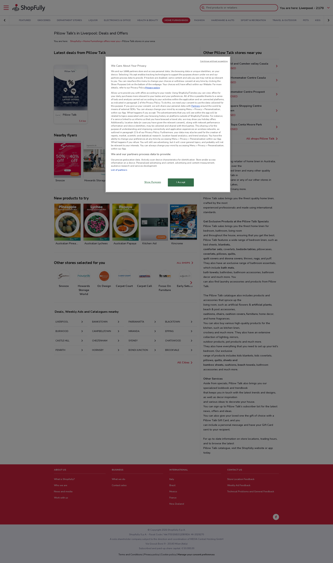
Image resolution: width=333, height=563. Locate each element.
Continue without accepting (214, 61)
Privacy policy (152, 87)
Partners (195, 106)
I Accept (180, 182)
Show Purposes (152, 182)
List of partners (119, 169)
